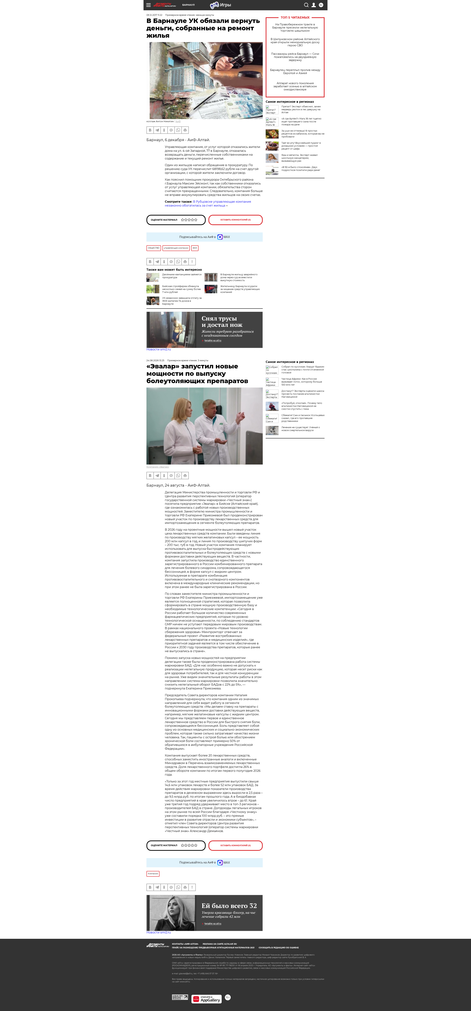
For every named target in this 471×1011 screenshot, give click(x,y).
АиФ (178, 121)
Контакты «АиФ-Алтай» (185, 944)
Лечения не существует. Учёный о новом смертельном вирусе (300, 429)
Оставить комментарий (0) (235, 220)
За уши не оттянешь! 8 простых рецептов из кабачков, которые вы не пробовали (302, 133)
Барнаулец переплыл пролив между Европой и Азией (295, 72)
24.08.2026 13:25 (155, 360)
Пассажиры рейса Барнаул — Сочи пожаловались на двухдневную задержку (295, 57)
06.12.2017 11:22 (154, 15)
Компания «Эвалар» (157, 466)
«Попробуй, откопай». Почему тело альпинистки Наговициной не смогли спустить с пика (301, 406)
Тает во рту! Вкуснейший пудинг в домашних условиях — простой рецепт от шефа (301, 145)
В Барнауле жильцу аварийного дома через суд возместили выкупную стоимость (239, 277)
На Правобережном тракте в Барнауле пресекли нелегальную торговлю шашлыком (295, 27)
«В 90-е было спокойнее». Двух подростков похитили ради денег (300, 168)
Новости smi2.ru (158, 349)
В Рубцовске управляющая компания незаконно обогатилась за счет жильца (208, 203)
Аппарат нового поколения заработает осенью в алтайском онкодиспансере (295, 86)
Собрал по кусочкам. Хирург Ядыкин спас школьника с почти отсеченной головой (302, 369)
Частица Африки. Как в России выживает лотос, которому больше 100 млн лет (301, 381)
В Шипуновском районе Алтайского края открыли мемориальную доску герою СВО (295, 42)
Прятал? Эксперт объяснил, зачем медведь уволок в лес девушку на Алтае (301, 109)
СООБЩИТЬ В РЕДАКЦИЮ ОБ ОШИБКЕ (279, 948)
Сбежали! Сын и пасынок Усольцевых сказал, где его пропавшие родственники (303, 418)
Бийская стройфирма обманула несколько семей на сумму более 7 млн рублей (181, 289)
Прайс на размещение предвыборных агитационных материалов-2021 (213, 948)
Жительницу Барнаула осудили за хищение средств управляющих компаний (240, 289)
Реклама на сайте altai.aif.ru (220, 944)
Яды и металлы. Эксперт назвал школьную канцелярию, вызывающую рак (299, 158)
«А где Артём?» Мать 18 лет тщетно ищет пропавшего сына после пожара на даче (301, 121)
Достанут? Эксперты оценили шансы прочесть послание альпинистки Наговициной (302, 394)
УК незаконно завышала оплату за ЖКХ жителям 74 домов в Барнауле (182, 301)
